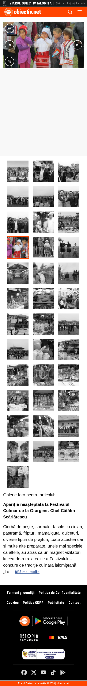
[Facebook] (24, 672)
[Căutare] (70, 12)
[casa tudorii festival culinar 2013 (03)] (43, 349)
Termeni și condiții (20, 592)
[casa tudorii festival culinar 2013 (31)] (43, 247)
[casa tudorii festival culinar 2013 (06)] (18, 298)
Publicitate (56, 602)
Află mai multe (27, 571)
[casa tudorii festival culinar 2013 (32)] (68, 247)
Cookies (13, 602)
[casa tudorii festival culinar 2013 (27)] (43, 222)
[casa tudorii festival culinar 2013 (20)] (68, 298)
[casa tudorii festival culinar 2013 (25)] (68, 196)
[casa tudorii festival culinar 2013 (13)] (43, 426)
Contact (74, 602)
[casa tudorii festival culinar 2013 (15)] (18, 451)
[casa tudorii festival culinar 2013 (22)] (68, 171)
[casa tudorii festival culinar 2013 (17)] (68, 451)
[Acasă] (8, 11)
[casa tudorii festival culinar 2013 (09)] (18, 400)
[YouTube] (43, 672)
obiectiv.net (27, 11)
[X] (34, 672)
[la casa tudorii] (18, 477)
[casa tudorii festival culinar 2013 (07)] (43, 375)
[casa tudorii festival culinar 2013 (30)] (18, 247)
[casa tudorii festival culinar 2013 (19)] (18, 324)
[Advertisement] (43, 112)
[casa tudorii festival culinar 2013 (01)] (68, 324)
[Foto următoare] (77, 44)
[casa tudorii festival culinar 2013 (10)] (43, 400)
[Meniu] (79, 12)
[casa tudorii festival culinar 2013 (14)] (68, 426)
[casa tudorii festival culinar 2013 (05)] (18, 375)
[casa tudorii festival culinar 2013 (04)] (68, 349)
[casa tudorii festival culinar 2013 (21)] (43, 171)
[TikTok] (53, 672)
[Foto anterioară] (9, 44)
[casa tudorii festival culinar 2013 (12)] (18, 426)
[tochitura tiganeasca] (43, 298)
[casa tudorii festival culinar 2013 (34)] (43, 273)
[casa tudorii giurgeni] (18, 171)
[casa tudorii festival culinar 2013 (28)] (68, 222)
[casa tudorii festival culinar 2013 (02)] (18, 349)
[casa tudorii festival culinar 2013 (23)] (18, 196)
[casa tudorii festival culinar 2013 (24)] (43, 196)
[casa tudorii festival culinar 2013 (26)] (18, 222)
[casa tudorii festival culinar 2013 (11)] (68, 400)
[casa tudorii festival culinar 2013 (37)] (68, 273)
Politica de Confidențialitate (60, 592)
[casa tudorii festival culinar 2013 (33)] (18, 273)
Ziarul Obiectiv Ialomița (31, 3)
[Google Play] (63, 672)
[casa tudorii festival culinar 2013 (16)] (43, 451)
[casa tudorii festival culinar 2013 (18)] (43, 324)
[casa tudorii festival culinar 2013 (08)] (68, 375)
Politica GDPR (33, 602)
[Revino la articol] (9, 28)
